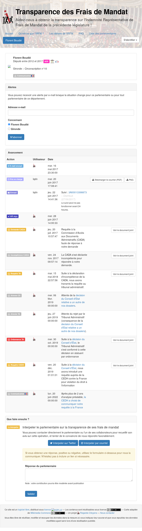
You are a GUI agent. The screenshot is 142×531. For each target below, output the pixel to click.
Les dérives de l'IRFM (61, 33)
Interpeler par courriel (95, 443)
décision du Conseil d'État (73, 340)
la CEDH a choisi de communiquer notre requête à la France (73, 402)
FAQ (81, 33)
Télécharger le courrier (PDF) (108, 179)
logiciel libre (23, 509)
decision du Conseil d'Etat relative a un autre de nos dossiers (73, 300)
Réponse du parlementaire (40, 466)
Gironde (15, 129)
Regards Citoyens (88, 512)
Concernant (15, 120)
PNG (130, 179)
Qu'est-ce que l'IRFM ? (31, 33)
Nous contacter (107, 512)
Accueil (9, 33)
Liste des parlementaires (102, 33)
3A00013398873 (78, 192)
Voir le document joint (123, 230)
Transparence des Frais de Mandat (72, 11)
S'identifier (130, 40)
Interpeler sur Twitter (64, 443)
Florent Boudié (14, 40)
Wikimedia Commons (40, 512)
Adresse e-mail (16, 107)
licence (47, 509)
